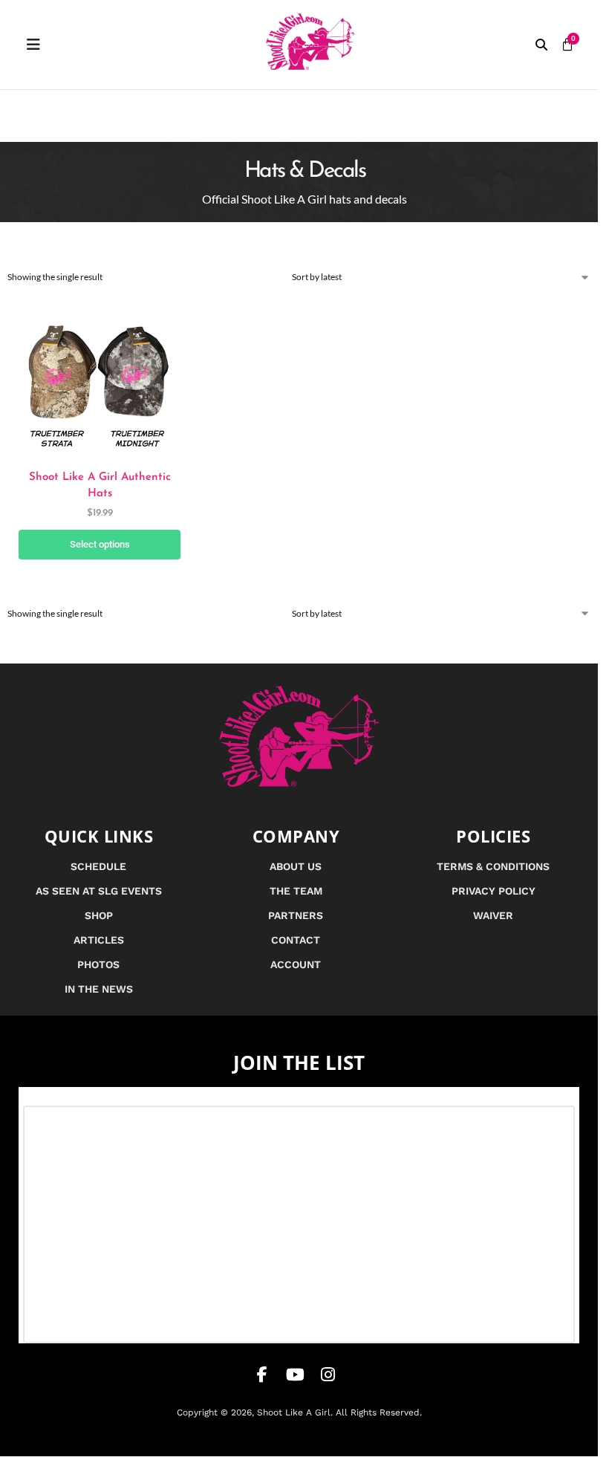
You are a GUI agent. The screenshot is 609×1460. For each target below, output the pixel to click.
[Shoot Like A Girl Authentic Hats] (99, 376)
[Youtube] (295, 1374)
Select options (100, 544)
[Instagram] (327, 1374)
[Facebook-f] (262, 1374)
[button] (541, 44)
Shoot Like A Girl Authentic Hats (100, 486)
